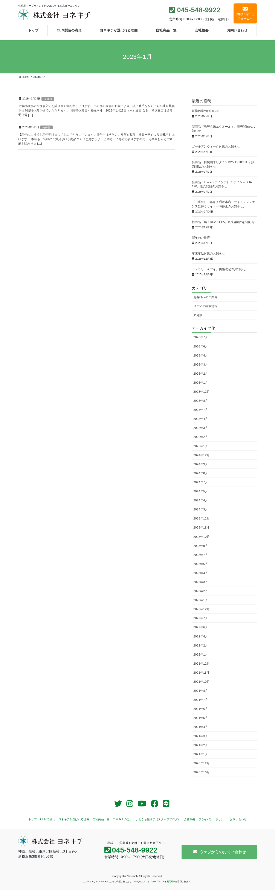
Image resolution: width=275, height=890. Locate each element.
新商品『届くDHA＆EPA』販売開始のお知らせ (223, 222)
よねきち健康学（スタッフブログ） (158, 819)
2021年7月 (200, 699)
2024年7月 (200, 482)
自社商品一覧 (101, 819)
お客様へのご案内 (205, 297)
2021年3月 (200, 736)
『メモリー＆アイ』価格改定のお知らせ (219, 269)
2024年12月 (201, 455)
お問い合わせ (238, 819)
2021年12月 (201, 663)
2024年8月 (200, 473)
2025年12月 (201, 391)
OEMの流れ (47, 819)
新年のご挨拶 (201, 237)
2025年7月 (200, 409)
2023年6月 (200, 564)
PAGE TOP (264, 859)
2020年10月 (201, 772)
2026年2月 (200, 373)
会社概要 (189, 819)
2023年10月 (201, 536)
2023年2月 (200, 591)
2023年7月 (200, 555)
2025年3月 (200, 427)
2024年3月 (200, 509)
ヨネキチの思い (122, 819)
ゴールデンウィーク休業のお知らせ (216, 146)
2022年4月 (200, 636)
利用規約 (171, 881)
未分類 (48, 99)
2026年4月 (200, 355)
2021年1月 (200, 754)
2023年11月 (201, 527)
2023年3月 (200, 582)
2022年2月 (200, 645)
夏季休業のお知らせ (205, 111)
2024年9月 (200, 464)
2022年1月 (200, 654)
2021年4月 (200, 727)
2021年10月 (201, 681)
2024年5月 (200, 491)
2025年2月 (200, 437)
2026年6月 (200, 346)
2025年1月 (200, 446)
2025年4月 (200, 418)
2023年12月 (201, 518)
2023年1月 (200, 600)
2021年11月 (201, 672)
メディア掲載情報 (205, 306)
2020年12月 (201, 763)
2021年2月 (200, 745)
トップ (32, 819)
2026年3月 (200, 364)
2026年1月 (200, 382)
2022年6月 (200, 627)
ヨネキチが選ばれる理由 (73, 819)
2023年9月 (200, 545)
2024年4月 (200, 500)
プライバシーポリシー (212, 819)
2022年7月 (200, 618)
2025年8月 (200, 400)
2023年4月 (200, 573)
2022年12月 (201, 609)
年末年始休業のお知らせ (208, 253)
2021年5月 (200, 717)
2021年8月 (200, 690)
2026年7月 (200, 337)
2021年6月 (200, 708)
